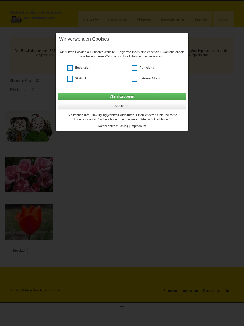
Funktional (146, 67)
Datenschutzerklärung (113, 126)
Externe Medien (150, 78)
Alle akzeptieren (122, 96)
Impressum (138, 126)
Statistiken (82, 78)
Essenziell (82, 67)
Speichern (122, 105)
